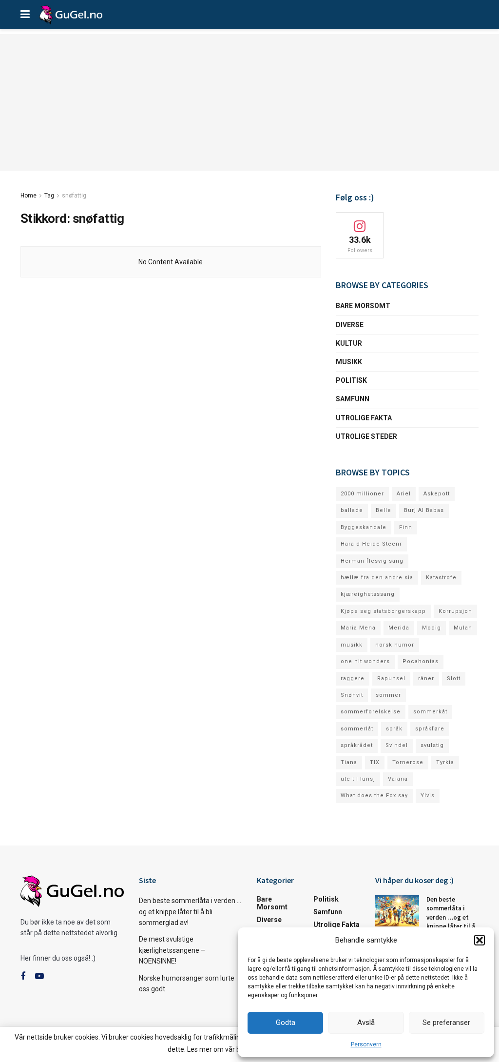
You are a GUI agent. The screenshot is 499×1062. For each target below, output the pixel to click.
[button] (479, 940)
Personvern (366, 1044)
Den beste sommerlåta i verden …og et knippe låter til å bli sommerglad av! (190, 911)
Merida (398, 628)
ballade (352, 510)
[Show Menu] (25, 14)
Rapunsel (391, 678)
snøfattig (74, 195)
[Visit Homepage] (70, 14)
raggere (353, 678)
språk (394, 729)
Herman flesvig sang (372, 561)
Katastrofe (441, 577)
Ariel (404, 494)
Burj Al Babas (424, 510)
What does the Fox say (374, 795)
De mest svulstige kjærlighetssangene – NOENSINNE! (172, 950)
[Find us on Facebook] (22, 976)
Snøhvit (352, 695)
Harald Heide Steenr (371, 544)
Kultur (349, 343)
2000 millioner (362, 494)
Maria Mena (358, 628)
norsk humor (394, 645)
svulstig (432, 745)
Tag (49, 195)
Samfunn (352, 399)
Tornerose (407, 762)
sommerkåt (430, 711)
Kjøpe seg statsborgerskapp (383, 611)
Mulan (463, 628)
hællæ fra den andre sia (377, 577)
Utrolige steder (366, 436)
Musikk (349, 362)
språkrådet (357, 745)
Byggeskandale (363, 527)
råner (426, 678)
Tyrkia (445, 762)
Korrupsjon (455, 611)
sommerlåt (357, 729)
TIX (375, 762)
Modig (431, 628)
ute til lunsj (358, 779)
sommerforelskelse (371, 711)
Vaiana (398, 779)
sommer (388, 695)
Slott (454, 678)
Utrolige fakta (364, 418)
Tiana (349, 762)
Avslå (366, 1022)
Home (28, 195)
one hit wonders (365, 661)
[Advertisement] (249, 102)
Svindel (396, 745)
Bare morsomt (363, 306)
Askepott (436, 494)
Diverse (350, 325)
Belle (383, 510)
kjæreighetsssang (368, 594)
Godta (285, 1022)
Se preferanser (446, 1022)
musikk (352, 645)
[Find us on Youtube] (39, 976)
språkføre (429, 729)
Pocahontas (421, 661)
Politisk (351, 380)
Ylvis (428, 795)
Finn (405, 527)
